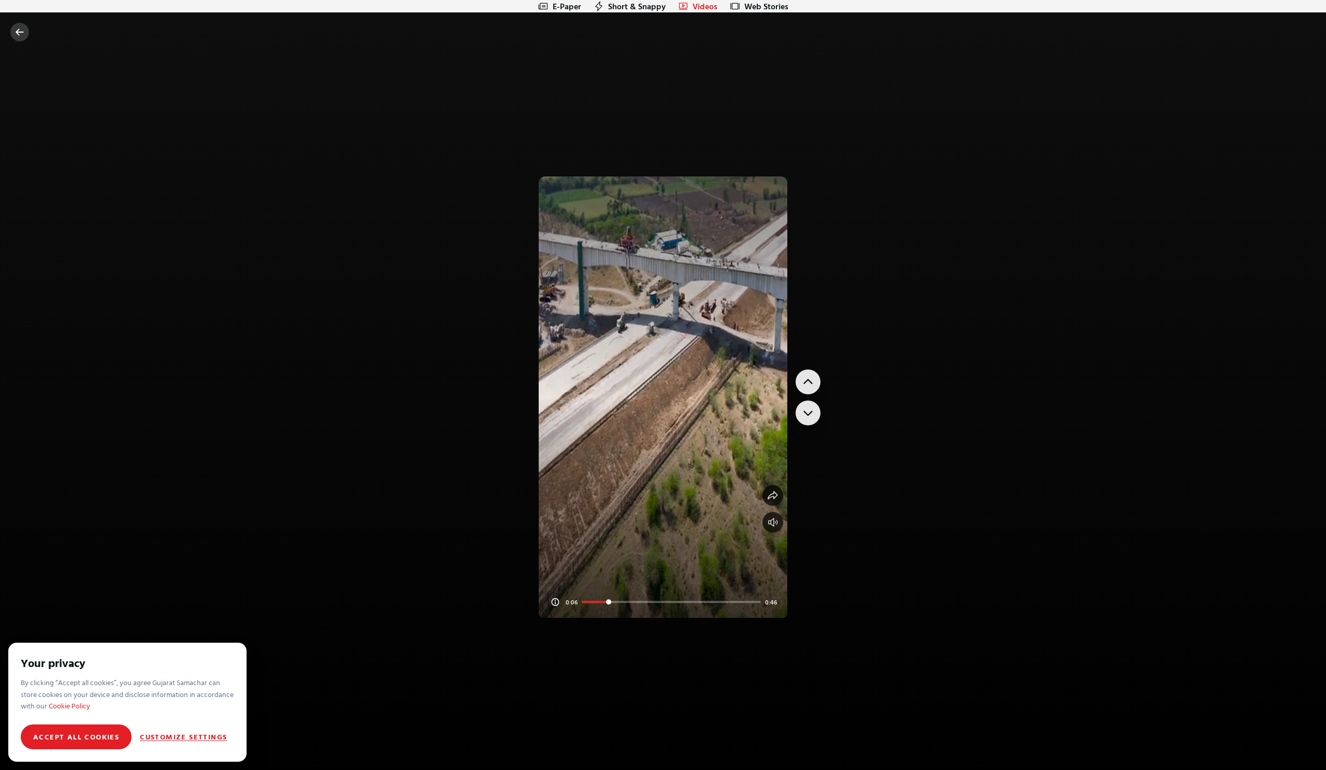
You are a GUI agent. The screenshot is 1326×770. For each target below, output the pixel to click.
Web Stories (766, 6)
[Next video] (808, 413)
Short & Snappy (637, 6)
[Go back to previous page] (19, 32)
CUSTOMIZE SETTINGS (183, 737)
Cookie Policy (69, 705)
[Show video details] (555, 602)
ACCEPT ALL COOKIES (76, 736)
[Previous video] (808, 381)
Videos (705, 6)
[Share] (772, 495)
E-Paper (567, 6)
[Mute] (772, 522)
